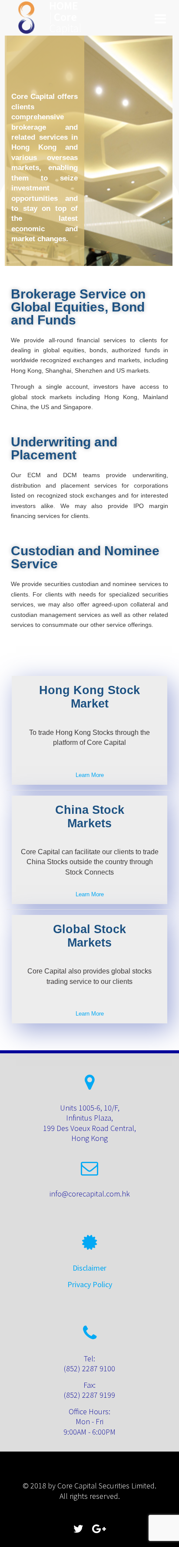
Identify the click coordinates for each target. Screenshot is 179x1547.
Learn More (90, 775)
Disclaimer (89, 1268)
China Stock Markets (89, 816)
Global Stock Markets (89, 936)
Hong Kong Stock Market (89, 697)
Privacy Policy (89, 1284)
